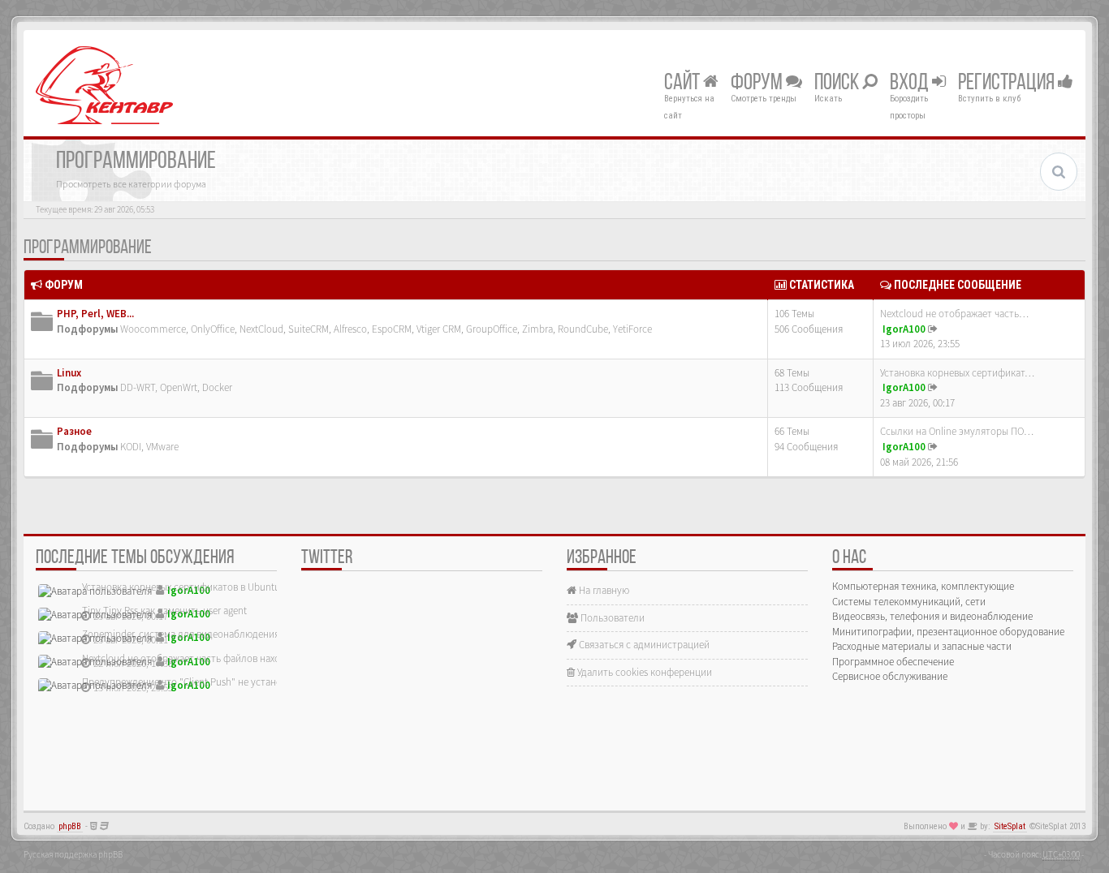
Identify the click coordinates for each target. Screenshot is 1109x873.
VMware (162, 447)
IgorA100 (904, 329)
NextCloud (261, 329)
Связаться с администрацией (643, 645)
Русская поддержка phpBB (73, 854)
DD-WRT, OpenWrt (158, 387)
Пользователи (611, 618)
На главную (602, 590)
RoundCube (583, 329)
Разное (74, 431)
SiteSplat (1010, 826)
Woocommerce (153, 329)
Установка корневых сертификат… (957, 373)
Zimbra (537, 329)
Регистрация (1008, 83)
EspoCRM (392, 329)
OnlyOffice (213, 329)
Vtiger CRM (438, 329)
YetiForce (632, 329)
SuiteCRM (308, 329)
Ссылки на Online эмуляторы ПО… (956, 431)
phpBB (69, 826)
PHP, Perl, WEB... (95, 313)
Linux (69, 373)
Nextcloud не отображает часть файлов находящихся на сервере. (226, 658)
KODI (130, 447)
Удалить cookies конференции (643, 672)
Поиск (838, 83)
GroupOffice (491, 329)
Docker (217, 387)
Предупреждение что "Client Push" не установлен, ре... (204, 682)
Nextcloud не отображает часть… (954, 313)
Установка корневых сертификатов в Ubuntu (181, 587)
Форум (758, 83)
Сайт (683, 83)
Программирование (88, 248)
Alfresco (350, 329)
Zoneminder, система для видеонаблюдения (180, 634)
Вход (911, 83)
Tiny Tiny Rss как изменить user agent (164, 610)
